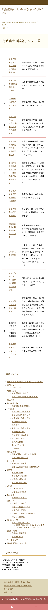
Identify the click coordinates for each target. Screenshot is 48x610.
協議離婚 (10, 409)
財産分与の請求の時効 (21, 507)
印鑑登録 (15, 449)
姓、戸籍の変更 (18, 438)
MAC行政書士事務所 (13, 255)
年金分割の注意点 (19, 498)
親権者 (10, 486)
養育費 (10, 470)
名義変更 (15, 425)
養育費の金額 (17, 473)
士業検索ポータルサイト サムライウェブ (13, 350)
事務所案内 (11, 385)
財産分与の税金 (18, 517)
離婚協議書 (11, 391)
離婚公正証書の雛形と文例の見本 (26, 467)
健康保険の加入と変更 (21, 418)
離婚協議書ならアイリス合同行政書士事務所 (12, 65)
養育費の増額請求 (19, 476)
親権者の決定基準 (19, 492)
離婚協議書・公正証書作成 (12, 212)
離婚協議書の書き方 (20, 393)
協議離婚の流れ (18, 432)
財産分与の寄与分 (19, 510)
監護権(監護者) (13, 403)
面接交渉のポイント (20, 458)
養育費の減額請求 (19, 479)
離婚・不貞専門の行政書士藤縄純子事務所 (12, 148)
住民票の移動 (17, 442)
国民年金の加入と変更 (21, 428)
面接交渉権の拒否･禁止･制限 (24, 454)
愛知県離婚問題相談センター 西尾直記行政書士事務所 (12, 173)
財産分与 (10, 501)
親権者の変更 (17, 488)
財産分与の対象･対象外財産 (23, 513)
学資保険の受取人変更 (21, 415)
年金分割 (10, 495)
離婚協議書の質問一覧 (21, 523)
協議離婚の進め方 (19, 422)
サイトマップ (12, 540)
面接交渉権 (11, 452)
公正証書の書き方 (19, 463)
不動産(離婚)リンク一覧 (17, 543)
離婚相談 (10, 400)
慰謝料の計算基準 (19, 533)
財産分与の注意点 (19, 503)
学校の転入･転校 (19, 445)
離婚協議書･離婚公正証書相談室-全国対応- (25, 382)
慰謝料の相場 (17, 537)
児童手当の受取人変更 (21, 412)
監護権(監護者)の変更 (21, 406)
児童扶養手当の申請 (20, 435)
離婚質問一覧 (12, 520)
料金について (17, 387)
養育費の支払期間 (19, 483)
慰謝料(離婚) (12, 531)
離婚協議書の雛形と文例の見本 (25, 397)
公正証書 (10, 461)
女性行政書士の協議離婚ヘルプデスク (12, 230)
